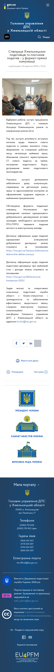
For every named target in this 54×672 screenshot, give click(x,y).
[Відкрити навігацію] (48, 5)
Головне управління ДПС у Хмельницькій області (27, 27)
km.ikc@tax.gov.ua (26, 322)
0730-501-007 (27, 547)
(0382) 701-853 (24, 528)
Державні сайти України (17, 8)
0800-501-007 (27, 551)
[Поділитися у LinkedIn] (30, 343)
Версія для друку (29, 361)
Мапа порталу (25, 485)
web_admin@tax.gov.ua (26, 601)
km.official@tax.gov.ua (27, 563)
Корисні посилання (27, 645)
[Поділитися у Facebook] (16, 343)
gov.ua (11, 4)
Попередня (17, 372)
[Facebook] (24, 637)
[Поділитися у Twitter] (23, 343)
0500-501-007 (27, 541)
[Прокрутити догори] (49, 657)
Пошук (46, 37)
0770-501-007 (27, 544)
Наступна (39, 372)
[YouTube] (30, 637)
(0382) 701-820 (27, 525)
